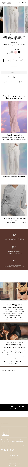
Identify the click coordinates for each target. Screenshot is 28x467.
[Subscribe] (23, 445)
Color (14, 49)
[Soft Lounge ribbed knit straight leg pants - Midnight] (7, 393)
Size (13, 57)
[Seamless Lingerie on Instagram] (2, 450)
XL (16, 60)
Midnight (19, 52)
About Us (5, 419)
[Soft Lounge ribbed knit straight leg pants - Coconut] (2, 393)
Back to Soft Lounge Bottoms (15, 407)
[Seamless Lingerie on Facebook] (5, 450)
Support (4, 423)
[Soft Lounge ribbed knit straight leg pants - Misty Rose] (5, 393)
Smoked (11, 52)
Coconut (8, 52)
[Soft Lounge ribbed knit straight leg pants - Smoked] (3, 393)
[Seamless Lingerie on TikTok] (13, 450)
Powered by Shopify (14, 465)
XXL (21, 60)
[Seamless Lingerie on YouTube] (7, 450)
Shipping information (11, 278)
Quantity (14, 64)
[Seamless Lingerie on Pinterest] (10, 450)
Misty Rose (15, 52)
